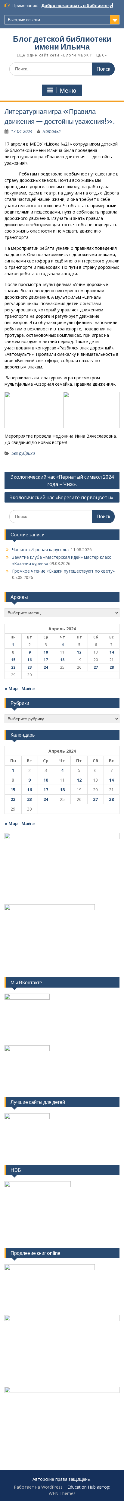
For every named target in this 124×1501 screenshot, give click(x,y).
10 (46, 652)
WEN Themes (62, 1493)
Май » (28, 688)
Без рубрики (23, 453)
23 (29, 667)
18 (62, 659)
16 (29, 659)
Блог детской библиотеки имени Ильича (62, 43)
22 (13, 667)
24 (46, 667)
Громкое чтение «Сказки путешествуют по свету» (63, 571)
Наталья (51, 131)
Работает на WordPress (38, 1487)
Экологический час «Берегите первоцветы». (62, 497)
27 (96, 667)
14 (112, 652)
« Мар (11, 688)
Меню (68, 90)
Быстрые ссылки (24, 19)
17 (46, 659)
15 (13, 659)
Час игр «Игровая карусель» (41, 549)
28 (112, 667)
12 (79, 652)
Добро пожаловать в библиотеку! (77, 5)
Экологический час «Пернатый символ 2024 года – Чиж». (62, 480)
